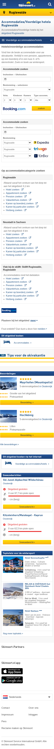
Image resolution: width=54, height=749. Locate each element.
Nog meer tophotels (12, 633)
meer (33, 320)
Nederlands (15, 697)
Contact (5, 707)
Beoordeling (26, 402)
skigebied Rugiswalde (12, 33)
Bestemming (9, 138)
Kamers (27, 95)
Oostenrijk (8, 483)
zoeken (41, 108)
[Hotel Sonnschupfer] (9, 564)
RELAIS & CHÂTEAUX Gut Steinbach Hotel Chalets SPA (37, 586)
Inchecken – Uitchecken (15, 75)
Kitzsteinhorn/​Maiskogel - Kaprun (23, 515)
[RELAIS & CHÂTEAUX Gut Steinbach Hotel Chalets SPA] (9, 591)
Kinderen (17, 95)
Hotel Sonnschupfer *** (36, 558)
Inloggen (33, 714)
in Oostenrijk (45, 386)
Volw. (5, 95)
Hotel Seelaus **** (33, 611)
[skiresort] (27, 4)
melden (41, 329)
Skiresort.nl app (10, 663)
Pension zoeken (14, 196)
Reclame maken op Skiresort (17, 728)
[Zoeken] (49, 4)
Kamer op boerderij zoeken (20, 203)
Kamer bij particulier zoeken (20, 207)
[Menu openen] (4, 4)
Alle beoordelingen (8, 444)
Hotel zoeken (13, 189)
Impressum (7, 714)
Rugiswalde (17, 12)
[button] (14, 109)
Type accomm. (41, 95)
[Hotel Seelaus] (9, 617)
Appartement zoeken (17, 193)
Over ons (33, 707)
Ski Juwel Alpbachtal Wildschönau (23, 480)
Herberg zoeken (14, 210)
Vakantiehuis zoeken (17, 200)
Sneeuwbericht (26, 507)
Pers (3, 721)
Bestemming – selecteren (15, 85)
